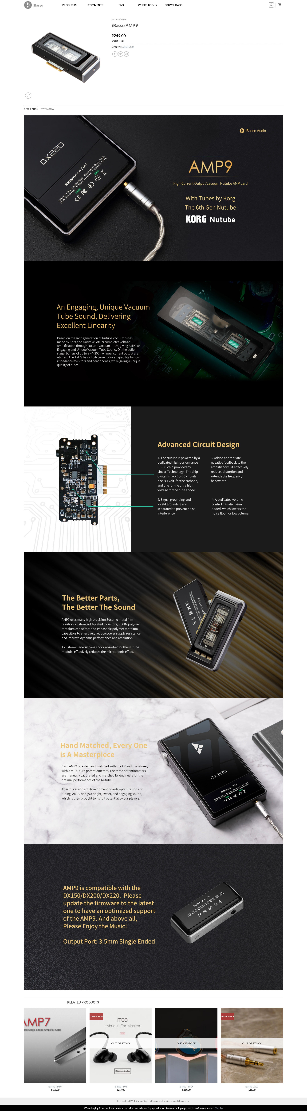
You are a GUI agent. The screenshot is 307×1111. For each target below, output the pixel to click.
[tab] (31, 109)
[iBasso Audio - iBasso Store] (38, 5)
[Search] (271, 5)
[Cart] (280, 5)
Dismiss (218, 1108)
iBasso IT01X (186, 1086)
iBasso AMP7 (55, 1086)
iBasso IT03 (121, 1086)
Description (31, 109)
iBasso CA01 (251, 1086)
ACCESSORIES (119, 19)
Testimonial (47, 109)
